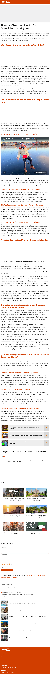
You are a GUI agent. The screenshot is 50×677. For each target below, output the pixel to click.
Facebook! (3, 662)
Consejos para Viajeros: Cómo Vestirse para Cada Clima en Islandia (17, 594)
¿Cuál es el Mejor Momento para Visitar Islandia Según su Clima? (16, 596)
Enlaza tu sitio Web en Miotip (7, 672)
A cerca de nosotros (5, 656)
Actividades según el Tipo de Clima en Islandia (12, 592)
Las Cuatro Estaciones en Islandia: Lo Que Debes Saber (14, 590)
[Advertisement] (25, 13)
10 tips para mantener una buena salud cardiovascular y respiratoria (39, 461)
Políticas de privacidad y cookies (8, 667)
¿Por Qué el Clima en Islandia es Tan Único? (12, 587)
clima (4, 456)
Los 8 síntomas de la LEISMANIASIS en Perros (12, 461)
